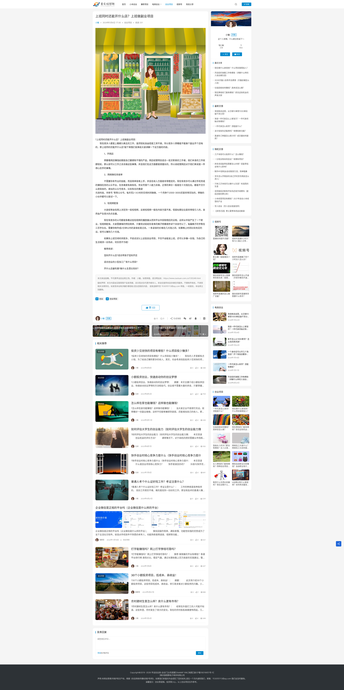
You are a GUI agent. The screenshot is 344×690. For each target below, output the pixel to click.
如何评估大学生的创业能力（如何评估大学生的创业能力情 (166, 429)
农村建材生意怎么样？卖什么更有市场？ (155, 601)
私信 (238, 54)
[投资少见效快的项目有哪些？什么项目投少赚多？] (111, 359)
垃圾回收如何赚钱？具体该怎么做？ (230, 88)
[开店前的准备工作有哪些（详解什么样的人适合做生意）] (219, 379)
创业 (101, 299)
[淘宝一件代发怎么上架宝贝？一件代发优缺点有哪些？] (219, 329)
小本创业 (133, 4)
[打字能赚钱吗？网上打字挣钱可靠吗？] (111, 557)
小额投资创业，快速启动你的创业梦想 (154, 377)
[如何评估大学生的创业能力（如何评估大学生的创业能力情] (111, 437)
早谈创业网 (156, 672)
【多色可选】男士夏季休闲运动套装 (230, 211)
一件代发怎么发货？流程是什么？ (229, 126)
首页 (124, 4)
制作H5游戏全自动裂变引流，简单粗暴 (231, 171)
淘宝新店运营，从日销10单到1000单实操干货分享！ (238, 316)
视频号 (179, 4)
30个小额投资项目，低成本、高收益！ (154, 575)
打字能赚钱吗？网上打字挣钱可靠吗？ (154, 549)
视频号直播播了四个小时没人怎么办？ (240, 258)
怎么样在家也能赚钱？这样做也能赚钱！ (155, 403)
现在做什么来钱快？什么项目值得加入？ (231, 68)
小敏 (97, 22)
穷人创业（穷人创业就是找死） (228, 206)
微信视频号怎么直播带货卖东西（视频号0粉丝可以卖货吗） (221, 276)
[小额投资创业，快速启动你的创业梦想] (111, 385)
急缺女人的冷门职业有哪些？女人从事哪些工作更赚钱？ (221, 446)
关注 (226, 54)
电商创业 (156, 4)
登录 (99, 653)
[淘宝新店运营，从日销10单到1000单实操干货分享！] (219, 317)
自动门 (164, 672)
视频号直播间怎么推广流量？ (221, 295)
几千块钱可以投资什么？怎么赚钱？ (230, 154)
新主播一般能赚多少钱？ (221, 258)
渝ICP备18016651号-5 (203, 672)
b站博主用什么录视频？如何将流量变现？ (240, 483)
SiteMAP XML (182, 672)
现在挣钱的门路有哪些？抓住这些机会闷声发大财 (240, 428)
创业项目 (169, 4)
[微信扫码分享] (184, 318)
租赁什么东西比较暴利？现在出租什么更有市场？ (221, 483)
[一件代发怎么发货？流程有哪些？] (219, 367)
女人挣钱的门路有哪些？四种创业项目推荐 (221, 465)
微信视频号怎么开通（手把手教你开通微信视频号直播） (240, 276)
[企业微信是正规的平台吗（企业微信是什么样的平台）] (150, 519)
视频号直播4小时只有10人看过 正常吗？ (240, 239)
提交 (199, 653)
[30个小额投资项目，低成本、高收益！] (111, 583)
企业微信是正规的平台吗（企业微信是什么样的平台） (127, 507)
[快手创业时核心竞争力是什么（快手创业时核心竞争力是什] (111, 464)
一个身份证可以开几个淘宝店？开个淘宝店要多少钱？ (238, 354)
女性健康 (171, 672)
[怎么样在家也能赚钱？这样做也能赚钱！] (111, 411)
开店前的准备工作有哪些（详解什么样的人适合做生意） (238, 379)
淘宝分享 (190, 4)
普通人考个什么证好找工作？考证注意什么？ (158, 481)
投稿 (247, 4)
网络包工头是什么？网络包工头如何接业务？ (240, 446)
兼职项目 (144, 4)
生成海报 (177, 318)
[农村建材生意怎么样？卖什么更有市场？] (111, 609)
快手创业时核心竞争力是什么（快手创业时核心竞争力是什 (166, 455)
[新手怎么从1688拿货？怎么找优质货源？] (219, 342)
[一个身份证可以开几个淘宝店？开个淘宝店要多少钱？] (219, 354)
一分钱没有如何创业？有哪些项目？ (230, 159)
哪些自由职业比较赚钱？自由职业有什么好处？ (240, 465)
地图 (190, 672)
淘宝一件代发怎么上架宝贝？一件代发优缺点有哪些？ (238, 329)
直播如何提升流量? (221, 238)
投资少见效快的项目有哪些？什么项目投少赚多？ (160, 350)
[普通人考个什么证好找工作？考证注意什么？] (111, 490)
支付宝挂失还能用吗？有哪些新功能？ (231, 131)
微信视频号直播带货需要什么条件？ (240, 295)
